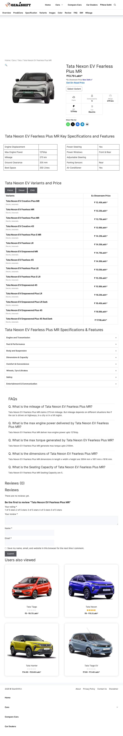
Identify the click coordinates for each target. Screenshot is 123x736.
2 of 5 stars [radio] (21, 510)
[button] (114, 5)
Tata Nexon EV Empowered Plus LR (24, 293)
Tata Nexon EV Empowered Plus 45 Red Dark (29, 318)
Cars (57, 5)
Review (68, 13)
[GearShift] (18, 5)
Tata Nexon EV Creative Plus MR (23, 201)
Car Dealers (92, 5)
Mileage (88, 13)
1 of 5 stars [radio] (10, 510)
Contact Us (102, 689)
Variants (43, 13)
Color (60, 13)
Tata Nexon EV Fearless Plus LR (22, 268)
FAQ (75, 13)
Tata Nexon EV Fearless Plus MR (22, 218)
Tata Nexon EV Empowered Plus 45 (24, 310)
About (78, 689)
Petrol (10, 190)
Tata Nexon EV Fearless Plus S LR (23, 276)
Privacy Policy (89, 689)
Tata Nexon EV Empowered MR (22, 251)
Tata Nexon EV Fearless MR (20, 209)
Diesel (22, 190)
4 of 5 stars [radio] (44, 510)
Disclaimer (113, 689)
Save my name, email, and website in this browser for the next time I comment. (45, 548)
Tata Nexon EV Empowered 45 (21, 285)
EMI (81, 13)
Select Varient (74, 89)
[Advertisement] (61, 41)
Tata (20, 60)
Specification (31, 13)
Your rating (11, 507)
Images (52, 13)
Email (8, 538)
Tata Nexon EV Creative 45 (20, 226)
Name (8, 528)
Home (48, 5)
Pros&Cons (18, 13)
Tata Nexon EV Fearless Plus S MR (23, 234)
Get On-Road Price (75, 83)
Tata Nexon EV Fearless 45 (20, 260)
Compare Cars (75, 5)
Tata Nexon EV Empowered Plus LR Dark (26, 302)
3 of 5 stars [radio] (33, 510)
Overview (6, 13)
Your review (11, 514)
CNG (32, 190)
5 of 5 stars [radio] (56, 510)
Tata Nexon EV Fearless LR (20, 243)
